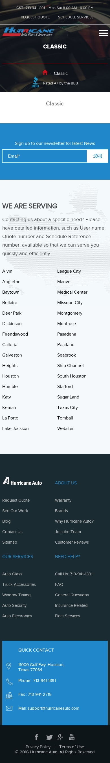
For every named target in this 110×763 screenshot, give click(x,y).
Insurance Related (71, 605)
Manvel (64, 281)
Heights (9, 365)
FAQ (59, 584)
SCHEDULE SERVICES (76, 17)
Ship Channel (70, 365)
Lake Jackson (15, 428)
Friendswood (15, 334)
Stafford (65, 386)
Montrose (66, 323)
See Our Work (15, 510)
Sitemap (9, 542)
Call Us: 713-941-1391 (74, 574)
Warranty (63, 500)
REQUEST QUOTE (35, 17)
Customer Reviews (72, 542)
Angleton (11, 281)
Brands (61, 510)
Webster (65, 428)
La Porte (10, 418)
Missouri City (70, 302)
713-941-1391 (35, 8)
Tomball (65, 418)
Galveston (12, 355)
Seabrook (66, 355)
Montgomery (69, 313)
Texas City (67, 407)
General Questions (72, 595)
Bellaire (9, 302)
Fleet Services (67, 616)
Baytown (10, 292)
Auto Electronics (17, 616)
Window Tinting (16, 595)
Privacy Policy (38, 747)
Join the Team (68, 531)
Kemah (9, 407)
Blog (6, 521)
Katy (6, 397)
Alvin (7, 271)
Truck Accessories (19, 584)
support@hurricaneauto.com (53, 708)
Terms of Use (71, 747)
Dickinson (12, 323)
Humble (10, 386)
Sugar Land (68, 397)
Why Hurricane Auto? (74, 521)
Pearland (65, 344)
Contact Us (12, 531)
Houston (10, 376)
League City (69, 271)
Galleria (9, 344)
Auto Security (14, 605)
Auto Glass (12, 574)
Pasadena (66, 334)
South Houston (72, 376)
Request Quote (16, 500)
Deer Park (11, 313)
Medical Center (72, 292)
